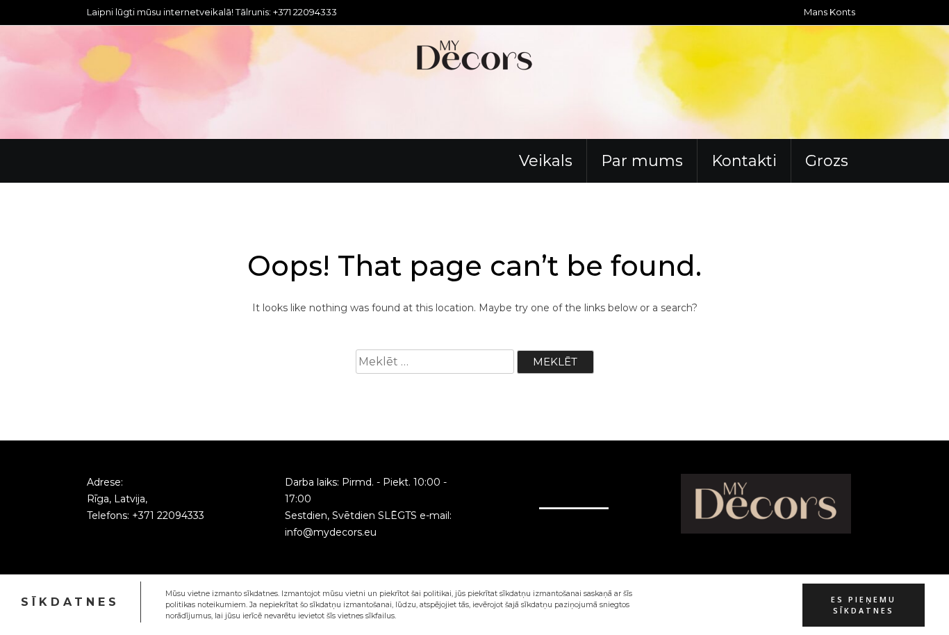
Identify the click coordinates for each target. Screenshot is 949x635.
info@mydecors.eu (331, 532)
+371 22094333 (168, 515)
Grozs (826, 160)
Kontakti (744, 160)
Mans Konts (829, 11)
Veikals (545, 160)
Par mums (642, 160)
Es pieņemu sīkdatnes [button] (863, 604)
